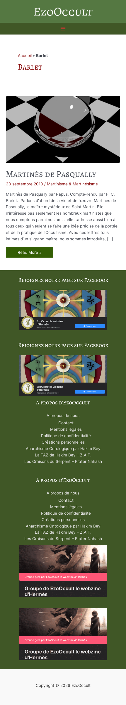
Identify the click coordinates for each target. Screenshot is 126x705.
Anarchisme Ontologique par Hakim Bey (63, 448)
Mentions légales (66, 429)
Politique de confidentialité (66, 435)
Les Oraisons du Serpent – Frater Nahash (63, 461)
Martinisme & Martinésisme (72, 184)
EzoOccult (63, 11)
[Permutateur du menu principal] (63, 29)
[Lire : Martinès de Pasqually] (63, 129)
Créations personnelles (63, 442)
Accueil (25, 55)
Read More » (29, 253)
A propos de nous (63, 415)
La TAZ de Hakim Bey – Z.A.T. (63, 455)
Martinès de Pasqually (51, 174)
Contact (66, 422)
